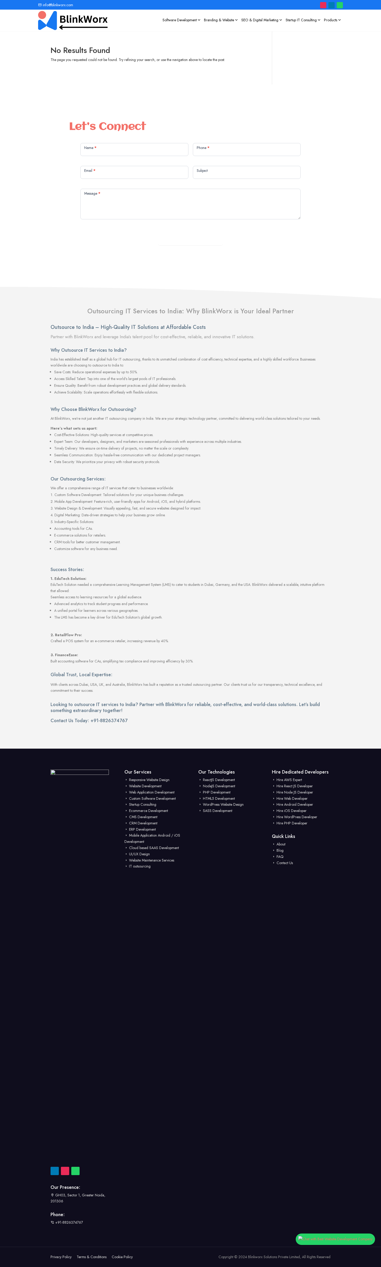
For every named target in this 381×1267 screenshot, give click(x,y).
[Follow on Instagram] (323, 5)
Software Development (180, 20)
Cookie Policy (122, 1256)
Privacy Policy (61, 1256)
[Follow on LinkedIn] (331, 5)
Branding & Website (219, 20)
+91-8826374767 (109, 720)
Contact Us (284, 862)
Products (330, 20)
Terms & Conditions (92, 1256)
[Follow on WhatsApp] (340, 5)
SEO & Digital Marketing (259, 20)
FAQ (280, 856)
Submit (190, 239)
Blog (280, 850)
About (280, 844)
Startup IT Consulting (301, 20)
